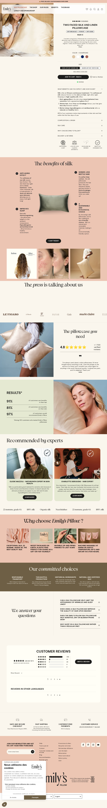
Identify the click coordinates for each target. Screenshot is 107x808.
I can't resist (53, 241)
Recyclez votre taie (65, 746)
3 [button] (54, 679)
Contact (41, 748)
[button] (90, 9)
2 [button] (51, 679)
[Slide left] (44, 52)
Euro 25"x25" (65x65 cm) (70, 68)
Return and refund (64, 756)
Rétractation (63, 753)
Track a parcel (43, 746)
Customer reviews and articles (46, 751)
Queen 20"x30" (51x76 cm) (90, 68)
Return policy (63, 758)
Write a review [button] (83, 662)
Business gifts (43, 760)
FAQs (40, 743)
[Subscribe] (32, 751)
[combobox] (68, 796)
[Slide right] (49, 52)
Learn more (29, 497)
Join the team (63, 751)
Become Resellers (44, 757)
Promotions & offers (65, 743)
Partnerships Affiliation (66, 748)
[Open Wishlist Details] (87, 9)
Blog (40, 755)
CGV (60, 761)
